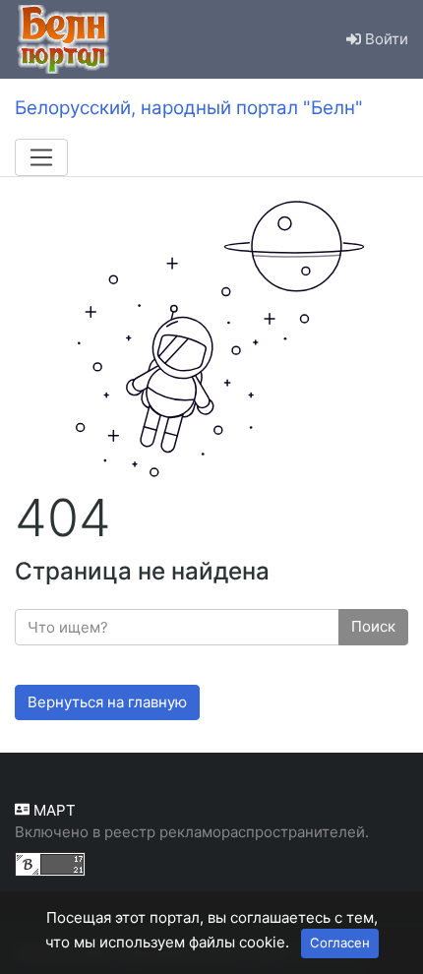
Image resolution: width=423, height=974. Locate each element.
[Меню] (41, 157)
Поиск (373, 626)
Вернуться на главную (107, 702)
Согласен (340, 942)
